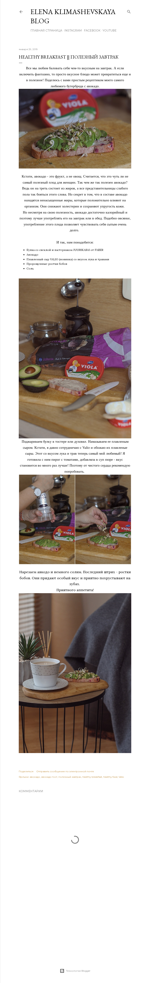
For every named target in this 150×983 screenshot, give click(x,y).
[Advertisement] (75, 921)
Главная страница (46, 30)
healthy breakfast (92, 776)
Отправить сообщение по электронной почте (65, 771)
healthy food (110, 776)
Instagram (73, 30)
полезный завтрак (69, 776)
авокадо (35, 776)
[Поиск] (129, 11)
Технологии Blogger (78, 970)
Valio (121, 776)
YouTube (110, 30)
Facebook (92, 30)
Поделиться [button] (26, 771)
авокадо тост (49, 776)
